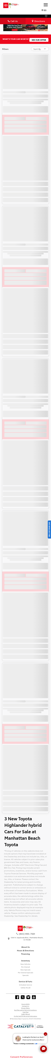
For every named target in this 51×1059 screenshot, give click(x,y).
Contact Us (25, 1006)
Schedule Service (25, 985)
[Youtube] (34, 997)
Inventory (25, 960)
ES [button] (45, 10)
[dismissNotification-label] (45, 1034)
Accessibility (25, 1004)
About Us (25, 947)
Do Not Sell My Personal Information (25, 1016)
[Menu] (46, 5)
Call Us (14, 20)
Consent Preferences (21, 1056)
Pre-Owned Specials (25, 972)
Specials (25, 975)
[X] (23, 997)
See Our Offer (39, 40)
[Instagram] (28, 997)
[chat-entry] (43, 1049)
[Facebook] (17, 997)
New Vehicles (25, 964)
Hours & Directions (25, 950)
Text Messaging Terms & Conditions (25, 1010)
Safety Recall (25, 988)
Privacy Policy (25, 1008)
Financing (25, 954)
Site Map (25, 1012)
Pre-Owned (25, 967)
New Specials (25, 970)
